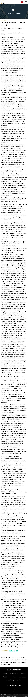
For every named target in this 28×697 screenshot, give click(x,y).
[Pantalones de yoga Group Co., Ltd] (3, 2)
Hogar (9, 13)
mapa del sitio (10, 680)
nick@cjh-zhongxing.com (24, 695)
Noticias (5, 677)
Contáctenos (22, 677)
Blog (13, 13)
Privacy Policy (18, 680)
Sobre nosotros (14, 673)
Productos (22, 673)
